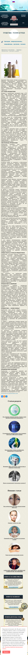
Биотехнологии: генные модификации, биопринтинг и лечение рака (14, 451)
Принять (6, 652)
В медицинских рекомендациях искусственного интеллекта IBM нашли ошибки (14, 434)
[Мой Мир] (6, 396)
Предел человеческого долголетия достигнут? (14, 483)
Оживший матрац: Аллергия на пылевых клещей (14, 539)
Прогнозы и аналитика (23, 16)
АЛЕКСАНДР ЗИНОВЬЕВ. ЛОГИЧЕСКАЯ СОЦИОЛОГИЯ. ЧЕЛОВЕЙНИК (14, 571)
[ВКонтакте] (2, 396)
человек (22, 44)
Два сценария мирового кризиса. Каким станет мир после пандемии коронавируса (14, 417)
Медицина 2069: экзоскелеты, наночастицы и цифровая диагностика (14, 467)
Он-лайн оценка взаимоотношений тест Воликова (4, 23)
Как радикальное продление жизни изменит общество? (14, 507)
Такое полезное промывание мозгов (14, 555)
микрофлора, (8, 44)
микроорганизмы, (16, 41)
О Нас (23, 22)
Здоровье (18, 50)
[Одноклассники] (4, 396)
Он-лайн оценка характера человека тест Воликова (5, 16)
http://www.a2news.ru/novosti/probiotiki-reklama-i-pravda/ (9, 393)
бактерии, (7, 41)
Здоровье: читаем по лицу (14, 523)
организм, (16, 44)
